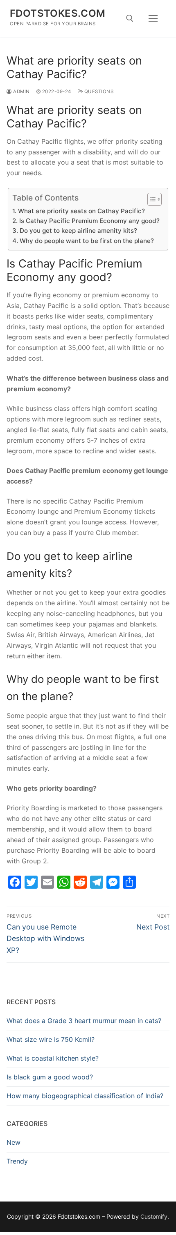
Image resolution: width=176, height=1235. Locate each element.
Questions (98, 91)
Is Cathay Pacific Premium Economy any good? (89, 221)
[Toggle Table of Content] (150, 199)
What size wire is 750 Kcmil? (51, 1039)
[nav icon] (153, 18)
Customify (153, 1216)
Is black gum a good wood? (50, 1077)
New (13, 1142)
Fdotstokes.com (58, 13)
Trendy (17, 1161)
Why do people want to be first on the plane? (86, 241)
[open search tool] (129, 18)
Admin (21, 91)
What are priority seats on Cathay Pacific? (81, 211)
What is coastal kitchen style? (53, 1058)
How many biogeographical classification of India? (85, 1096)
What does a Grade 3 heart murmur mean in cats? (84, 1021)
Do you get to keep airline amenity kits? (78, 230)
